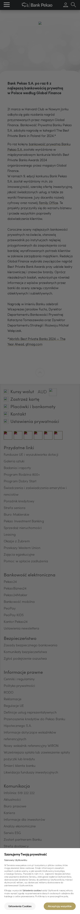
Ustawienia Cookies (19, 906)
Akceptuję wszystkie (60, 906)
